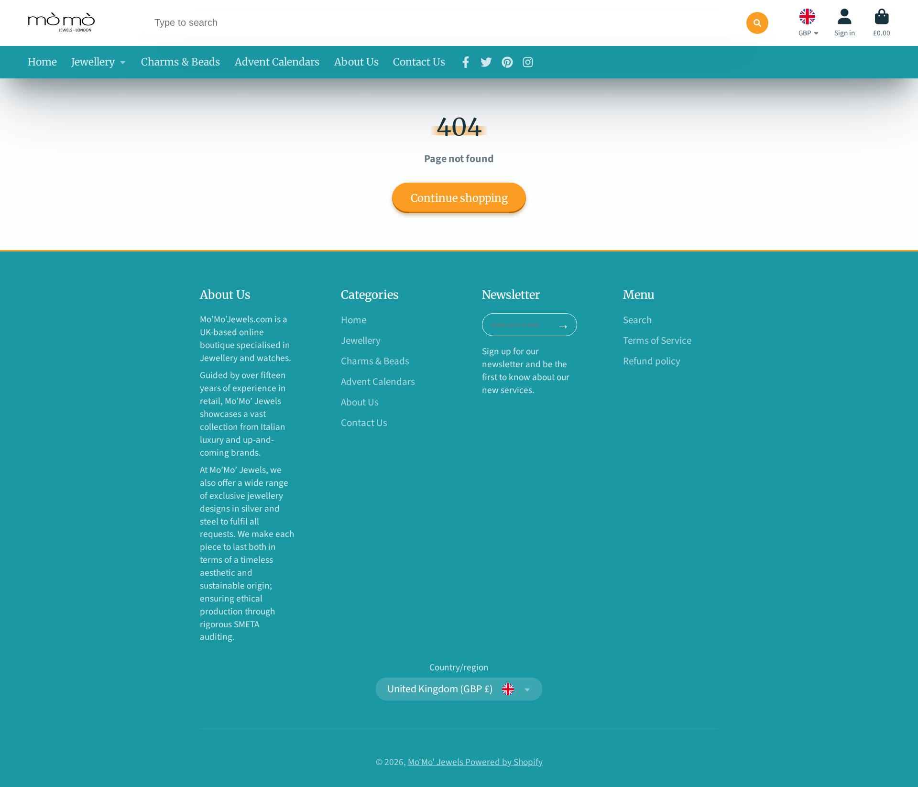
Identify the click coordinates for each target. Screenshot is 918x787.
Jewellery (93, 61)
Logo (62, 23)
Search (637, 320)
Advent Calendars (277, 61)
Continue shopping (459, 198)
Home (42, 61)
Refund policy (651, 361)
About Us (356, 61)
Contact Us (419, 61)
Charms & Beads (180, 61)
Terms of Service (657, 341)
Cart (881, 23)
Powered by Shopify (504, 762)
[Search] (757, 23)
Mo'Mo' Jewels (436, 762)
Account (844, 23)
